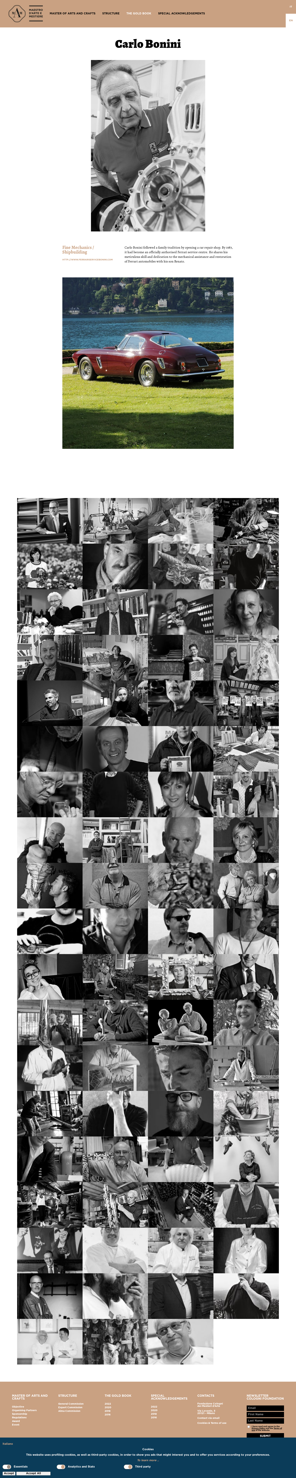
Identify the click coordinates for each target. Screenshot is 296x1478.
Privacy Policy (258, 1428)
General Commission (71, 1404)
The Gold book (138, 13)
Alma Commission (69, 1411)
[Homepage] (26, 13)
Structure (111, 13)
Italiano (8, 1444)
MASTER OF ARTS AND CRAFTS (72, 13)
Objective (18, 1407)
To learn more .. (148, 1460)
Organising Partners (24, 1410)
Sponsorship (19, 1414)
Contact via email (208, 1418)
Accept (9, 1473)
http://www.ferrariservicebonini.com (87, 260)
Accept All (33, 1473)
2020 (108, 1408)
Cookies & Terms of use (211, 1423)
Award (16, 1421)
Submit (265, 1436)
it (291, 7)
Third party (143, 1466)
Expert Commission (70, 1408)
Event (15, 1425)
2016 (107, 1415)
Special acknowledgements (181, 13)
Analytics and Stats (81, 1466)
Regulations (19, 1418)
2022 (108, 1404)
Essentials (21, 1466)
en (291, 20)
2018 (107, 1411)
